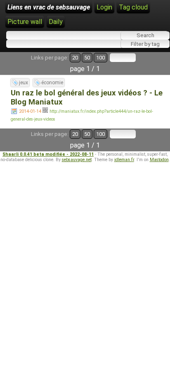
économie (52, 83)
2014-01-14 (30, 111)
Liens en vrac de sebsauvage (48, 7)
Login (104, 7)
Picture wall (24, 22)
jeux (23, 83)
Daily (56, 22)
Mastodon (159, 159)
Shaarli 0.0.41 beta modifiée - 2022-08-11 (48, 154)
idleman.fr (124, 159)
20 (75, 58)
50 (87, 58)
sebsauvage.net (77, 159)
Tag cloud (133, 7)
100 (100, 58)
